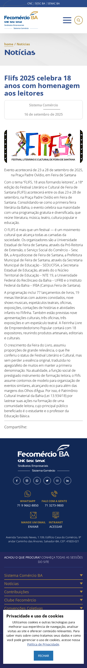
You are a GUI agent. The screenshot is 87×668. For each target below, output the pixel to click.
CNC (30, 3)
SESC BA (40, 3)
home (8, 44)
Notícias (11, 583)
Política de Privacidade (43, 644)
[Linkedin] (67, 480)
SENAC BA (54, 3)
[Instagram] (27, 480)
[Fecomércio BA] (21, 20)
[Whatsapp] (37, 480)
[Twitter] (47, 480)
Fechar (43, 656)
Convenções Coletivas (23, 608)
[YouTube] (57, 480)
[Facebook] (16, 480)
